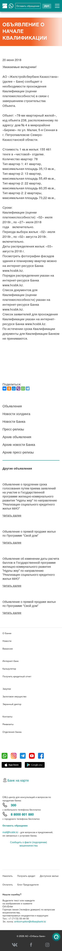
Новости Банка (13, 421)
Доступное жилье (49, 875)
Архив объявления (16, 436)
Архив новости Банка (18, 444)
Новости (6, 640)
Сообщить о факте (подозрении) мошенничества (28, 843)
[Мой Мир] (14, 388)
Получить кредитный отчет (16, 676)
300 (13, 805)
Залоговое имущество (14, 696)
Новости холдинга (16, 413)
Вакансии (7, 648)
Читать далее (11, 515)
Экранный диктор (11, 704)
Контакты (7, 716)
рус (46, 5)
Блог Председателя (28, 884)
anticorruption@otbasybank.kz (30, 921)
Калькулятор (9, 668)
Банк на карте (18, 780)
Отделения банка (11, 731)
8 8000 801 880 (22, 814)
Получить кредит (26, 875)
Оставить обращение (15, 825)
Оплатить (7, 884)
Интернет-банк (10, 661)
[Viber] (18, 388)
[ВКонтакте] (4, 388)
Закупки (6, 688)
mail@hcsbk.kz (10, 832)
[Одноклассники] (9, 388)
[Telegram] (28, 388)
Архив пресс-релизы (18, 452)
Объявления (12, 406)
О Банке (6, 633)
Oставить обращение (28, 6)
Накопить (7, 875)
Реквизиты (8, 724)
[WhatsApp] (23, 388)
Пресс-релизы (13, 429)
